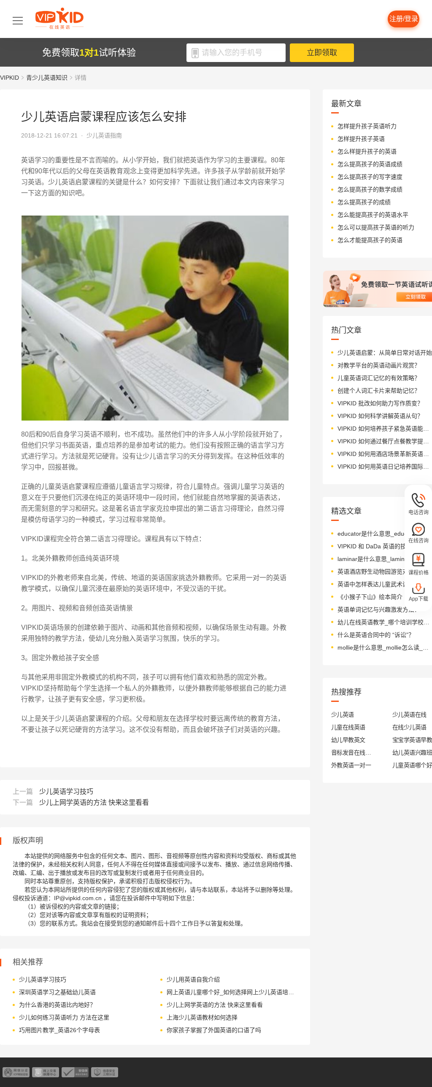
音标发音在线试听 (351, 752)
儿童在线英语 (348, 727)
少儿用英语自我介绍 (193, 979)
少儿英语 (342, 714)
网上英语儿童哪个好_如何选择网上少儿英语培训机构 (231, 992)
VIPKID (9, 77)
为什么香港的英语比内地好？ (57, 1004)
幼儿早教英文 (348, 739)
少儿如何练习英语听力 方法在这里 (64, 1017)
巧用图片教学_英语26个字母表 (59, 1030)
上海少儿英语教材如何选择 (202, 1017)
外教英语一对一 (351, 765)
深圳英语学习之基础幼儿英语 (57, 992)
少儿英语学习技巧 (66, 791)
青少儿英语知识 (47, 77)
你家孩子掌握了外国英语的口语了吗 (214, 1030)
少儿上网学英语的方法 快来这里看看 (94, 802)
